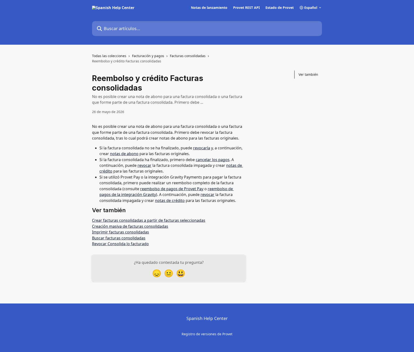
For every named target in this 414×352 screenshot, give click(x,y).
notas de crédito (170, 200)
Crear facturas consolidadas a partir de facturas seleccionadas (148, 220)
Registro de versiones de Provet (207, 334)
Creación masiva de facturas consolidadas (130, 226)
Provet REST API (246, 7)
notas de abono (124, 153)
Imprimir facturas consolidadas (120, 232)
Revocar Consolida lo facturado (120, 243)
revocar (144, 165)
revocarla (201, 148)
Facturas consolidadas (188, 56)
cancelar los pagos (213, 159)
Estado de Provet (279, 7)
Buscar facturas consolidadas (118, 238)
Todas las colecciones (109, 56)
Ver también (308, 74)
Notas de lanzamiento (209, 7)
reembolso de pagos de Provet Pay (171, 188)
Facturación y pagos (148, 56)
